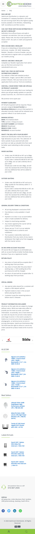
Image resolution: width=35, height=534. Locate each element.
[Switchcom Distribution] (19, 4)
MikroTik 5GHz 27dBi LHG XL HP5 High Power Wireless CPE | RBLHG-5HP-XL (18, 415)
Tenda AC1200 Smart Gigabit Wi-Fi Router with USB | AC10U (18, 425)
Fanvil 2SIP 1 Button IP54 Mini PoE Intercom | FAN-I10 (18, 463)
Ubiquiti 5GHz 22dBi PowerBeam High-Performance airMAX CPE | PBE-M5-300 (18, 405)
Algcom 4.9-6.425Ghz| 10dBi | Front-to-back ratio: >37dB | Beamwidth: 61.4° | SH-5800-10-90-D (18, 384)
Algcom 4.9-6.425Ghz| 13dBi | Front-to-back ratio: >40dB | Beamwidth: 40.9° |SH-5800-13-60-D (18, 372)
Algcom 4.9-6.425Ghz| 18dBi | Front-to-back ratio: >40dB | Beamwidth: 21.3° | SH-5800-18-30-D (18, 360)
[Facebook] (3, 510)
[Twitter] (9, 510)
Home (3, 10)
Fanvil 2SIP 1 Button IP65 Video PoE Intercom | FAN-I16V (17, 444)
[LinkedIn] (14, 510)
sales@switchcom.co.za (9, 67)
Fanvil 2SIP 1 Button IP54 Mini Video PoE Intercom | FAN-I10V (17, 453)
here (11, 65)
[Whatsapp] (20, 510)
